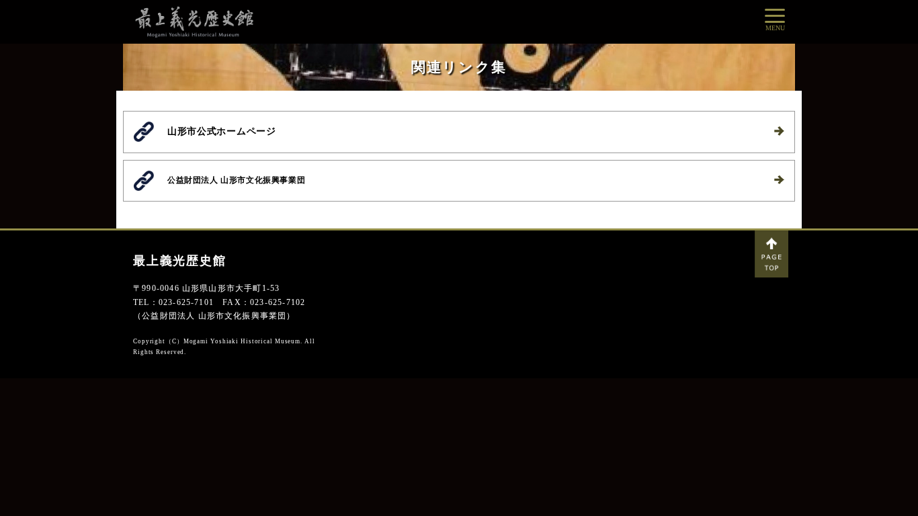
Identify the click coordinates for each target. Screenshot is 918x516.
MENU (775, 28)
